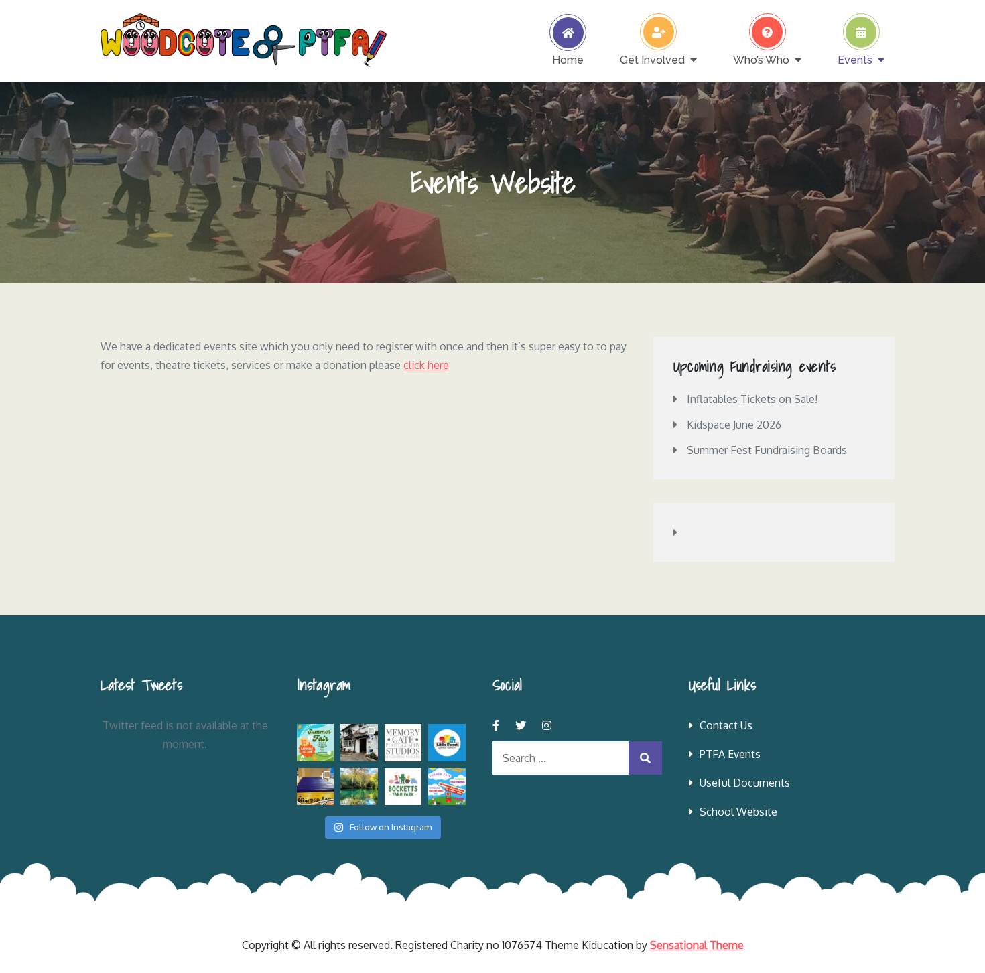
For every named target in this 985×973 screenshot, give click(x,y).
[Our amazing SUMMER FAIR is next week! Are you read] (315, 742)
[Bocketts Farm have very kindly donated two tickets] (403, 787)
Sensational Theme (697, 945)
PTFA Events (730, 754)
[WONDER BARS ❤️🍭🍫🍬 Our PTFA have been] (315, 787)
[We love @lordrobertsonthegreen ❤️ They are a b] (359, 742)
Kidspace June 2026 (734, 424)
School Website (738, 811)
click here (426, 365)
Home (568, 60)
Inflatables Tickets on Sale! (752, 399)
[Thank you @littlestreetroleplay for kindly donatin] (447, 742)
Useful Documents (745, 783)
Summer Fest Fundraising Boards (767, 450)
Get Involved (652, 60)
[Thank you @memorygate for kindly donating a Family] (403, 742)
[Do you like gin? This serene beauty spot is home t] (359, 787)
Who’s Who (761, 60)
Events (855, 60)
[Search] (645, 758)
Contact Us (726, 725)
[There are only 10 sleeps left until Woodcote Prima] (447, 787)
